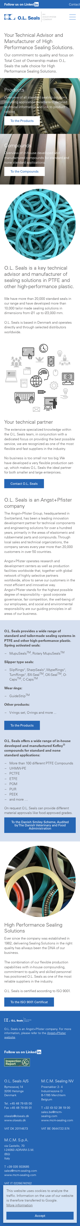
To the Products (22, 121)
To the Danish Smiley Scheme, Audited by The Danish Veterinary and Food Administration (40, 825)
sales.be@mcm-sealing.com (51, 1114)
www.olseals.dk (15, 1120)
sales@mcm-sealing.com (20, 1171)
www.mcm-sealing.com (57, 1120)
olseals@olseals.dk (16, 1116)
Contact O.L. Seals (24, 484)
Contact (74, 4)
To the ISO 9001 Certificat (29, 1002)
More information (19, 1205)
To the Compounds (24, 171)
